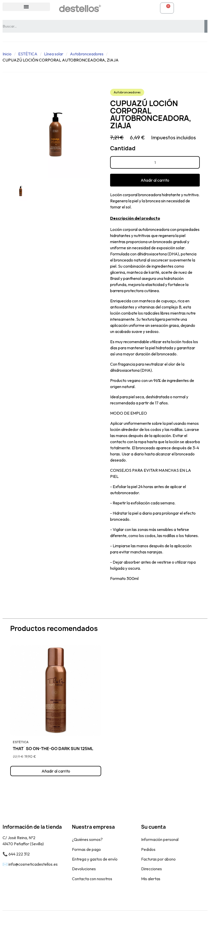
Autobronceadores (86, 53)
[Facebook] (188, 927)
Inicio (7, 53)
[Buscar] (205, 26)
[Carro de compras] (167, 8)
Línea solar (53, 53)
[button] (155, 180)
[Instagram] (200, 927)
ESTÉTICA (27, 53)
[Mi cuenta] (114, 8)
